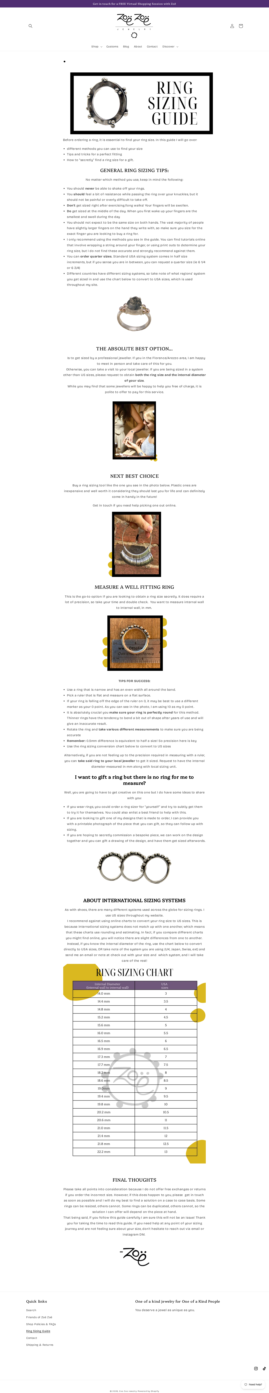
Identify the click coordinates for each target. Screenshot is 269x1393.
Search (31, 1310)
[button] (30, 26)
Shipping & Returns (39, 1345)
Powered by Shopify (148, 1391)
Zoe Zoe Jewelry (128, 1391)
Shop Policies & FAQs (41, 1324)
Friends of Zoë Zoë (39, 1317)
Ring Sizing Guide (38, 1331)
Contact (31, 1338)
